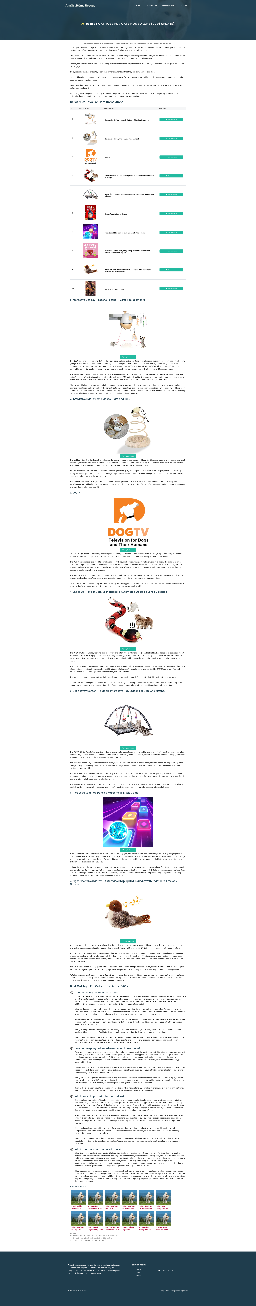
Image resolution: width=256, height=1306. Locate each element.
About (139, 1269)
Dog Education (168, 5)
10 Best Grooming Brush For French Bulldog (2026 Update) (92, 1238)
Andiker (74, 1236)
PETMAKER (100, 1236)
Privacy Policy (164, 1291)
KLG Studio (86, 1236)
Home (138, 5)
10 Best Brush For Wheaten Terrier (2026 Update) (89, 1240)
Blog (138, 1272)
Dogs (74, 1233)
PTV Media (108, 1236)
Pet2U (93, 1236)
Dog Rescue (183, 5)
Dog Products (151, 5)
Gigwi (80, 1236)
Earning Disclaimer (176, 1291)
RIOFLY (114, 1236)
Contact (138, 1276)
